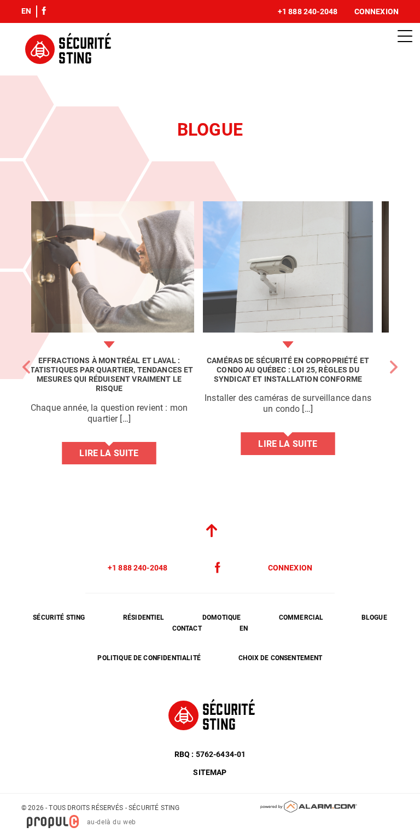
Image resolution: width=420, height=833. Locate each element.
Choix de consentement (280, 658)
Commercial (301, 617)
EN (26, 11)
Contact (187, 628)
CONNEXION (290, 567)
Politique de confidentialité (148, 658)
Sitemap (209, 772)
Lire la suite (120, 453)
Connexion (376, 11)
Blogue (374, 617)
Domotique (221, 617)
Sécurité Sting (59, 617)
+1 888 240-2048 (307, 11)
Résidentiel (144, 617)
